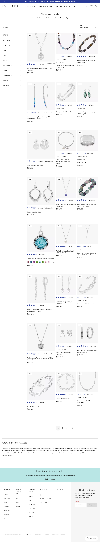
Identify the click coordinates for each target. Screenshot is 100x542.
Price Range (7, 40)
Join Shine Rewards (30, 1)
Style (5, 55)
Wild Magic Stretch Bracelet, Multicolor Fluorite (87, 205)
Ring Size (6, 85)
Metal (5, 60)
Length (5, 80)
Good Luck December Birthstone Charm (40, 259)
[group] (41, 56)
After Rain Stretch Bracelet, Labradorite (86, 61)
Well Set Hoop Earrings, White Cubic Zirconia (87, 351)
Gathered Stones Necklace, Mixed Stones (65, 66)
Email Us (45, 502)
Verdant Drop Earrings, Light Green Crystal (86, 113)
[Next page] (72, 428)
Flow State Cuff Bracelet (85, 304)
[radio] (28, 262)
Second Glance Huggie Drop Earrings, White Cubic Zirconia (39, 310)
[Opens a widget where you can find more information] (91, 538)
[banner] (10, 6)
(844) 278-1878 (44, 495)
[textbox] (80, 504)
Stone (5, 70)
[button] (31, 8)
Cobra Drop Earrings (34, 212)
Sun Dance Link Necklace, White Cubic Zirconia (40, 69)
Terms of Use (37, 534)
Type (4, 50)
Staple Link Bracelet (33, 406)
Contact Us (43, 490)
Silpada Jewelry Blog (18, 492)
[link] (41, 47)
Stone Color (7, 75)
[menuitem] (27, 6)
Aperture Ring (82, 162)
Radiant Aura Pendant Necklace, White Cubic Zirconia (40, 359)
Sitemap (47, 534)
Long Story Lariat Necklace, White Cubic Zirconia (86, 254)
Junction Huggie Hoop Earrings (63, 353)
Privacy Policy (27, 534)
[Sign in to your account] (82, 6)
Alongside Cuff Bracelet (64, 112)
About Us (7, 490)
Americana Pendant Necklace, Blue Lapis (66, 205)
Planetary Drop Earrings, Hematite (64, 302)
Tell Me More (50, 479)
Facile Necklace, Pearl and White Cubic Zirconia (65, 252)
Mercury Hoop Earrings (35, 165)
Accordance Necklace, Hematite (84, 402)
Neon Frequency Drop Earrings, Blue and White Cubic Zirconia (40, 118)
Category (6, 45)
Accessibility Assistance (58, 534)
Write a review (61, 59)
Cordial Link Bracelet (63, 399)
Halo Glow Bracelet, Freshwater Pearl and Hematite (63, 161)
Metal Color (7, 65)
